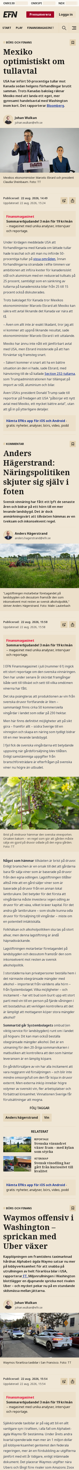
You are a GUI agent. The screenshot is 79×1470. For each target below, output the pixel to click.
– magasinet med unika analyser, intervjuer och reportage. (39, 223)
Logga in (66, 14)
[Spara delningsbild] (64, 200)
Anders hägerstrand (21, 1117)
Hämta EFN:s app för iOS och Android (35, 421)
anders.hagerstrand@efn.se (33, 538)
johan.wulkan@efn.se (29, 122)
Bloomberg (55, 105)
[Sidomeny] (74, 28)
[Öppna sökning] (64, 28)
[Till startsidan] (10, 14)
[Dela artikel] (72, 200)
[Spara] (73, 42)
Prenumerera (40, 14)
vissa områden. (44, 259)
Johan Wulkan (26, 118)
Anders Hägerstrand (31, 533)
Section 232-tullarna (60, 373)
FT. (25, 1276)
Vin (46, 1117)
